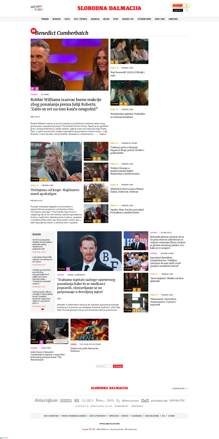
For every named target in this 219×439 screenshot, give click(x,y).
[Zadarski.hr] (121, 405)
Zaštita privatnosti (97, 415)
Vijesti (67, 19)
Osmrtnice (173, 19)
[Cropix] (82, 405)
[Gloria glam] (118, 400)
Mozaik (106, 19)
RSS (163, 415)
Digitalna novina (152, 415)
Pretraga (118, 366)
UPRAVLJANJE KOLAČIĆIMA (109, 424)
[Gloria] (110, 400)
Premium (45, 19)
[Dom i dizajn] (145, 400)
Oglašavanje (137, 415)
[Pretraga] (186, 10)
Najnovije (56, 19)
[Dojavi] (37, 8)
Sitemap (171, 415)
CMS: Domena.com (130, 429)
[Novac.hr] (177, 400)
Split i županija (80, 19)
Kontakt (125, 415)
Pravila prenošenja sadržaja (74, 415)
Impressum (113, 415)
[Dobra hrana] (130, 400)
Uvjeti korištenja (51, 415)
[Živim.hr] (100, 400)
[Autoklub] (159, 400)
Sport (115, 19)
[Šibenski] (137, 405)
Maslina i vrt (128, 19)
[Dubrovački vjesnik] (101, 405)
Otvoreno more (144, 19)
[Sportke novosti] (77, 400)
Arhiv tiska (160, 19)
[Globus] (87, 400)
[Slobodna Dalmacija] (109, 8)
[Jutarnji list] (46, 400)
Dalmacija (95, 19)
